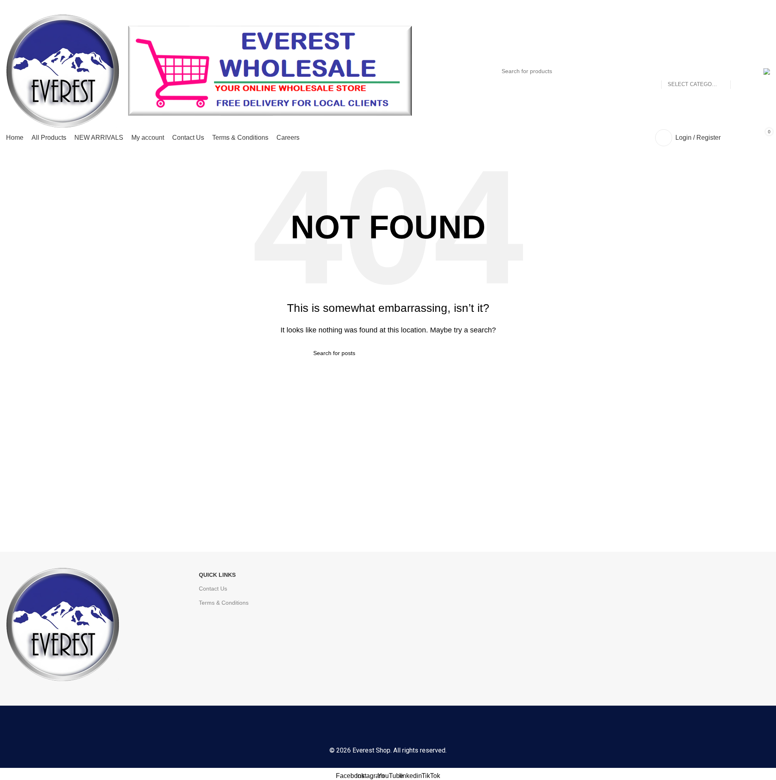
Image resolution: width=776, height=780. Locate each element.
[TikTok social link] (431, 727)
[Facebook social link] (344, 727)
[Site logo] (62, 70)
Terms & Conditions (224, 602)
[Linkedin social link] (410, 727)
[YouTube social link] (388, 727)
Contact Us (213, 588)
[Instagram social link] (366, 727)
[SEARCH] (740, 71)
